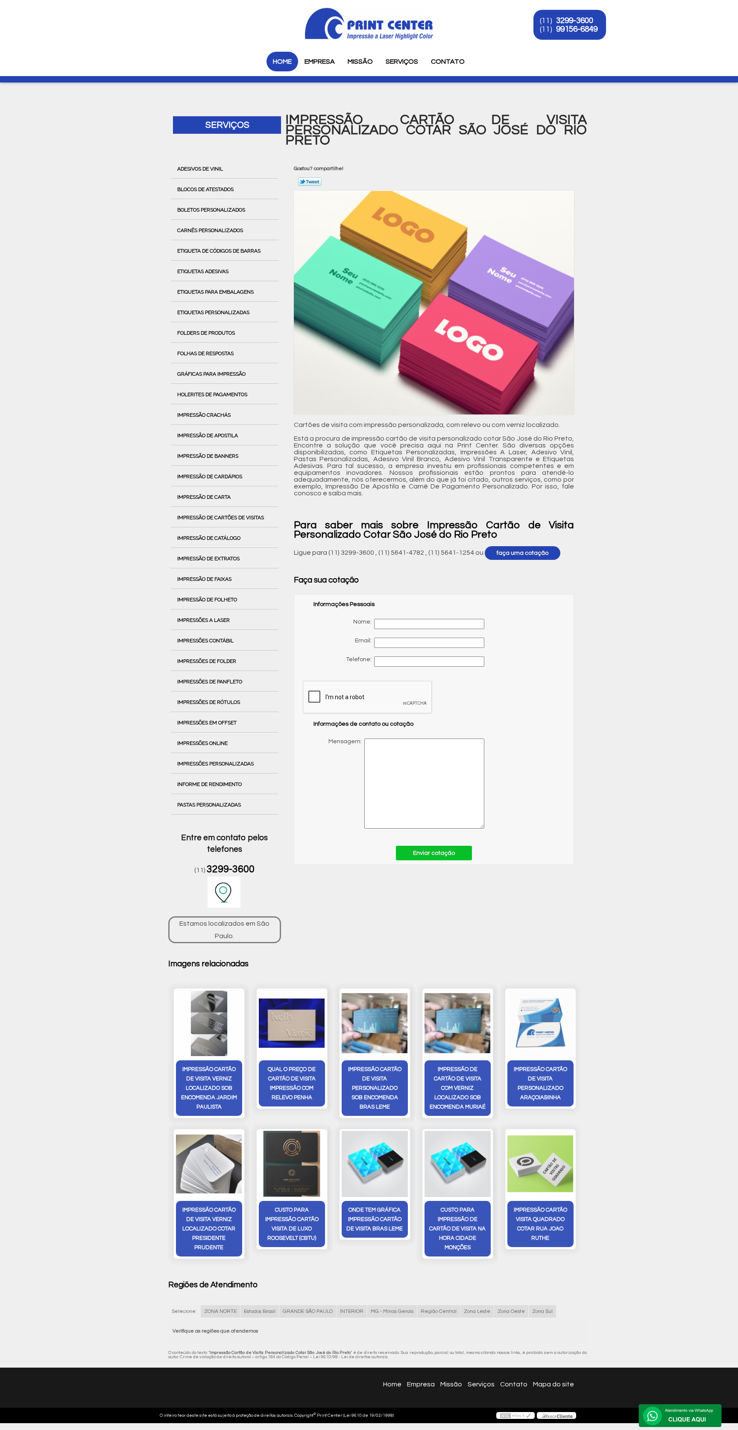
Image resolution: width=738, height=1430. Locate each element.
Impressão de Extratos (208, 559)
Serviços (402, 61)
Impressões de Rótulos (208, 702)
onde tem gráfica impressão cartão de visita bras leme (374, 1219)
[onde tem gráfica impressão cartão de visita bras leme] (375, 1164)
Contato (448, 61)
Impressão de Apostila (207, 435)
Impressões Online (202, 743)
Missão (360, 61)
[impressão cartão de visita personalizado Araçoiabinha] (540, 1023)
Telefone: (360, 659)
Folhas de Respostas (205, 353)
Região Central (439, 1311)
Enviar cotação (434, 853)
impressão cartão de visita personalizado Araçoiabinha (540, 1083)
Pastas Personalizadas (209, 805)
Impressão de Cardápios (209, 477)
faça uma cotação (522, 553)
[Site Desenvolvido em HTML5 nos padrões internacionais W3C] (515, 1415)
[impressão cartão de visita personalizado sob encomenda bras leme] (375, 1023)
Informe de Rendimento (209, 784)
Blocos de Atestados (205, 189)
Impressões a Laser (203, 620)
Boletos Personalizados (211, 210)
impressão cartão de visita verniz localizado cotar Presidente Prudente (209, 1229)
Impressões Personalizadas (215, 764)
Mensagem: (400, 784)
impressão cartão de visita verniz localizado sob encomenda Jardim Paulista (209, 1088)
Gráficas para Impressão (211, 374)
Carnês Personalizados (210, 230)
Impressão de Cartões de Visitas (220, 518)
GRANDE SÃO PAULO (308, 1311)
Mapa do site (553, 1384)
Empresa (320, 61)
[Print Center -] (163, 17)
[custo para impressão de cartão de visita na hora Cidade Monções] (457, 1164)
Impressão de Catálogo (208, 538)
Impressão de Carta (204, 497)
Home (282, 61)
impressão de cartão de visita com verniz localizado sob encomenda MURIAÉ (458, 1088)
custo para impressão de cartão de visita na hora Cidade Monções (457, 1229)
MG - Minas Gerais (392, 1311)
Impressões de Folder (206, 661)
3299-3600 (574, 20)
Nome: (363, 622)
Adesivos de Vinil (200, 169)
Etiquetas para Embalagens (215, 292)
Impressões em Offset (207, 723)
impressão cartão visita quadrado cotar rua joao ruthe (540, 1224)
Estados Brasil (259, 1311)
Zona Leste (477, 1311)
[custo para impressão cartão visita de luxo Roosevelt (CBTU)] (292, 1164)
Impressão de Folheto (207, 600)
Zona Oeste (511, 1311)
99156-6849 (576, 29)
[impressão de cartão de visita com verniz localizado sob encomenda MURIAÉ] (457, 1023)
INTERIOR (351, 1311)
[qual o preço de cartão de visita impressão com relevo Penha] (292, 1023)
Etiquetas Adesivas (202, 271)
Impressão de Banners (207, 456)
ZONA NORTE (220, 1311)
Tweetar (310, 181)
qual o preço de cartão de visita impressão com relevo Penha (292, 1083)
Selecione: (184, 1311)
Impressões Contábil (205, 641)
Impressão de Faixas (204, 579)
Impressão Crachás (204, 415)
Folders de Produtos (206, 333)
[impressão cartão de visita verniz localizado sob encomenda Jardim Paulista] (209, 1023)
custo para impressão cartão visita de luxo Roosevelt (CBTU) (292, 1224)
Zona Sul (542, 1311)
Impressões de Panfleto (209, 682)
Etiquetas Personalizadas (213, 312)
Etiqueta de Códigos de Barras (219, 251)
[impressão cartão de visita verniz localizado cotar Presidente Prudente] (209, 1164)
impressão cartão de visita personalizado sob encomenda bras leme (374, 1088)
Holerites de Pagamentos (212, 394)
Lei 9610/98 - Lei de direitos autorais (350, 1357)
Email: (364, 641)
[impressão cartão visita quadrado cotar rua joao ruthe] (540, 1164)
